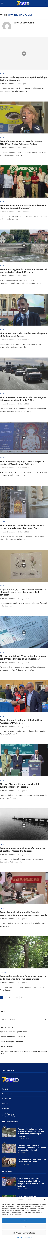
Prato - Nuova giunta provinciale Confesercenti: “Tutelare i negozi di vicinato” (24, 206)
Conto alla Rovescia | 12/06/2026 (12, 1037)
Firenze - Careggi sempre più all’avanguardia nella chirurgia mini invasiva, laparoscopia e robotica (31, 1132)
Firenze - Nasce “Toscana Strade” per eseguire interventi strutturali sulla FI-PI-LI (23, 398)
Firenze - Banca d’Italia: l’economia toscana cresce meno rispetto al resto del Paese (22, 526)
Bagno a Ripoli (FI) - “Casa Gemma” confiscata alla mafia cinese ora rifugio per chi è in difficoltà (23, 592)
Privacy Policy (28, 1237)
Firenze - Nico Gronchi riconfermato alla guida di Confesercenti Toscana (23, 334)
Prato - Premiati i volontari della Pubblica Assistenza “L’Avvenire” (21, 721)
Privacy (4, 1103)
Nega (24, 1227)
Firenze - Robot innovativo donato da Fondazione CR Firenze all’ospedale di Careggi (32, 1147)
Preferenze (6, 1108)
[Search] (46, 3)
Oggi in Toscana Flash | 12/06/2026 (13, 1032)
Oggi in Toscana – (6, 1046)
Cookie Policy (19, 1237)
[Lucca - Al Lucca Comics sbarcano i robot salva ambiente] (9, 1162)
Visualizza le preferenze (24, 1233)
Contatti (5, 1089)
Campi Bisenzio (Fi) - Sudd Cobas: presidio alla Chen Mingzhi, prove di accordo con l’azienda (30, 1182)
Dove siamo (6, 1099)
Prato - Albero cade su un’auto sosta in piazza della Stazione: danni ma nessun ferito (23, 977)
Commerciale (7, 1094)
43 (17, 997)
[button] (45, 1200)
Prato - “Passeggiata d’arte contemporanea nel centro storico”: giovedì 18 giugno (23, 270)
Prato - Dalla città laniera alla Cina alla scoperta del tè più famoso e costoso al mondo (23, 913)
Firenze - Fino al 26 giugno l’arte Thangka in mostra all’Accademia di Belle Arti (22, 462)
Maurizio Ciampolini (24, 23)
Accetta (24, 1220)
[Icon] (24, 53)
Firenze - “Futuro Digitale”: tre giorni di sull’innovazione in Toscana (19, 785)
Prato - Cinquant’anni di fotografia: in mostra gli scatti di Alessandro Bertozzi (22, 849)
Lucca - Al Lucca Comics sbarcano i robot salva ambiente (32, 1160)
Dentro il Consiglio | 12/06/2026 (12, 1041)
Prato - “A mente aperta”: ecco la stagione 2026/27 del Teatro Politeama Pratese (21, 142)
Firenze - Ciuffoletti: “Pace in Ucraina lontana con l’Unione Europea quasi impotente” (23, 657)
